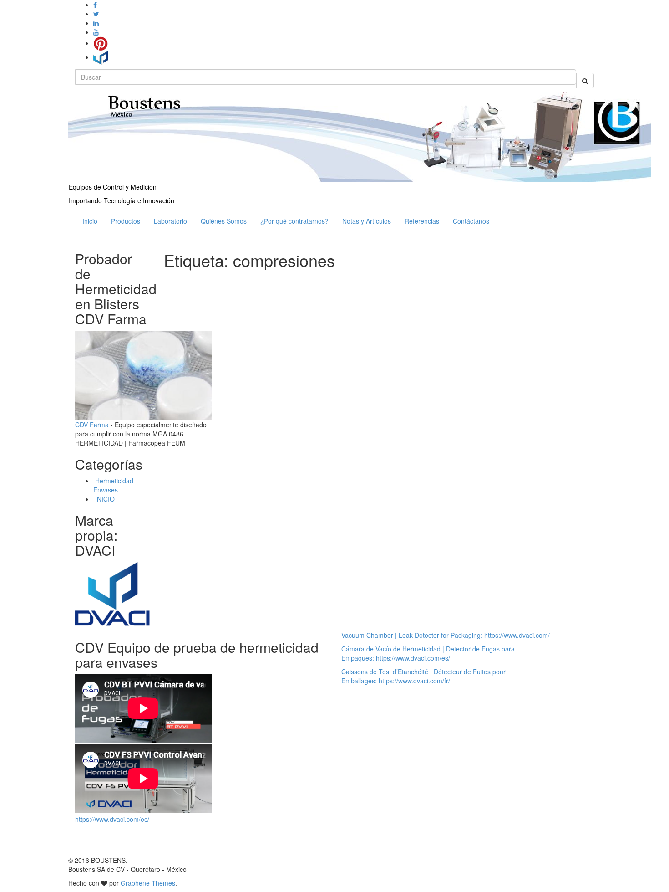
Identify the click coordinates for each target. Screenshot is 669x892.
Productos (125, 221)
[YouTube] (96, 31)
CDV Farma (92, 424)
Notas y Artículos (366, 221)
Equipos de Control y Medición (113, 186)
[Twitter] (96, 13)
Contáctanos (471, 221)
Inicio (89, 221)
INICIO (104, 498)
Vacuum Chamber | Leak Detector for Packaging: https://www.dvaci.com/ (445, 635)
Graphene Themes (148, 882)
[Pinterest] (100, 42)
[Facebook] (95, 4)
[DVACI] (100, 57)
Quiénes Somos (224, 221)
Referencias (422, 221)
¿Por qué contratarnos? (294, 221)
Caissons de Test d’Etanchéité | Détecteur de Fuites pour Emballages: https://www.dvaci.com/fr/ (423, 676)
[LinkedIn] (96, 22)
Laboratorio (170, 221)
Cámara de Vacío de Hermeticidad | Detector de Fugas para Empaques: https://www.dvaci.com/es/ (428, 653)
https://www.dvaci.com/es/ (112, 819)
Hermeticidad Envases (113, 485)
